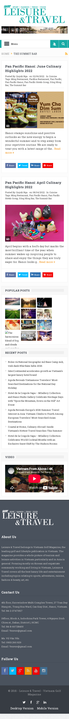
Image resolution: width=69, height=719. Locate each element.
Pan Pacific (55, 79)
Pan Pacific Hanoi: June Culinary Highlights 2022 (33, 68)
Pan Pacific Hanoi (14, 82)
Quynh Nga (21, 76)
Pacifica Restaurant (39, 79)
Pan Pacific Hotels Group (36, 82)
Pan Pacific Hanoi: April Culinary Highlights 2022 (33, 184)
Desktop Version (22, 708)
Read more (46, 262)
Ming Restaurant (19, 79)
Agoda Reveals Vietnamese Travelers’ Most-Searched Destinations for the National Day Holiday (33, 383)
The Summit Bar (18, 85)
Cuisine (53, 76)
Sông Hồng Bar (26, 198)
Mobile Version (47, 708)
